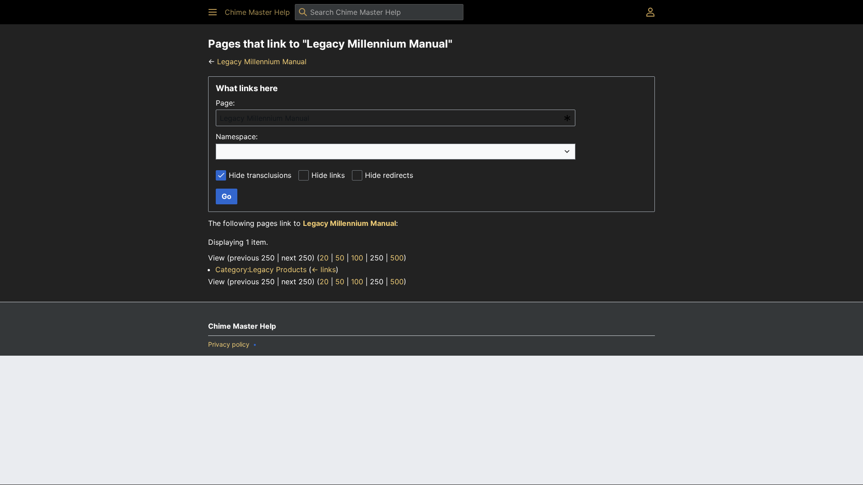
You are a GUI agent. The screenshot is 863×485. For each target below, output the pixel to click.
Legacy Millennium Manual (262, 61)
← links (323, 269)
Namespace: (237, 136)
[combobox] (395, 118)
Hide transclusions (260, 175)
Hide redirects (389, 175)
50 (339, 257)
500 (397, 257)
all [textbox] (225, 151)
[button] (212, 12)
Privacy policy (228, 344)
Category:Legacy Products (261, 269)
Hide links (328, 175)
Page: (225, 102)
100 (357, 257)
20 (324, 257)
